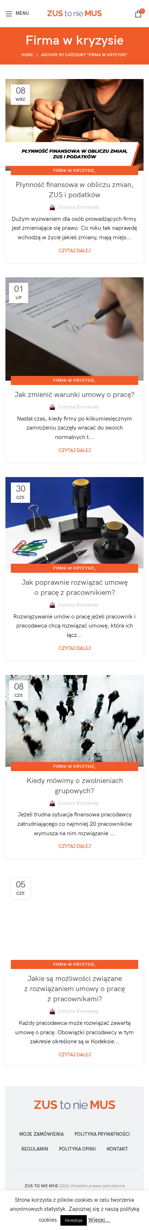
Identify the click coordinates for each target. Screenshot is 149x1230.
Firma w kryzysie (73, 170)
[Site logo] (74, 13)
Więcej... (99, 1220)
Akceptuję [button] (73, 1220)
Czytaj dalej (75, 251)
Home (27, 55)
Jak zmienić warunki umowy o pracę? (74, 394)
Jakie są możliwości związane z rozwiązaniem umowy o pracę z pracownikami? (74, 988)
